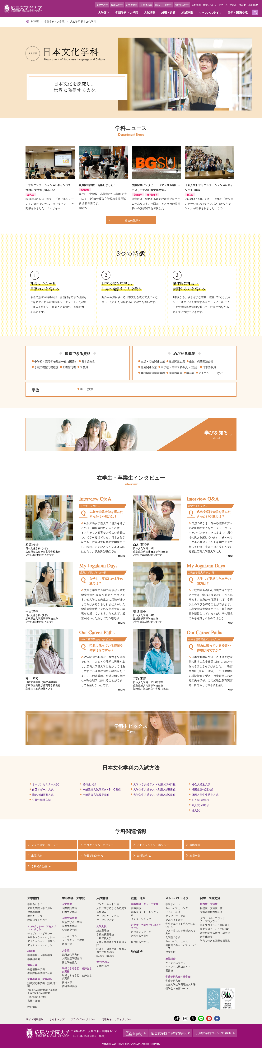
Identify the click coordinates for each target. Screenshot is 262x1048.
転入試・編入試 (105, 956)
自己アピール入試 (43, 789)
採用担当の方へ (139, 942)
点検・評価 (33, 1000)
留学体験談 (206, 936)
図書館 (169, 970)
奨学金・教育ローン (177, 988)
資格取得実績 (69, 986)
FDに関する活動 (36, 997)
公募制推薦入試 (41, 800)
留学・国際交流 (237, 12)
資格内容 (67, 982)
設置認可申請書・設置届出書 (42, 984)
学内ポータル (236, 4)
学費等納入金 (173, 980)
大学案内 (104, 12)
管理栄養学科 (69, 926)
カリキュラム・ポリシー (41, 937)
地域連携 (187, 12)
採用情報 (32, 1007)
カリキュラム (69, 936)
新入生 (30, 194)
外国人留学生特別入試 (205, 794)
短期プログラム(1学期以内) (215, 929)
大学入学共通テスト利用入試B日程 (154, 789)
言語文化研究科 (70, 954)
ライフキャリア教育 (73, 940)
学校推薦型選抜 (105, 934)
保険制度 (170, 952)
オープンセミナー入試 (45, 784)
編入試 (196, 810)
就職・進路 (168, 12)
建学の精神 (33, 912)
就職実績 (136, 908)
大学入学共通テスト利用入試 (111, 943)
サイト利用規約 (34, 1019)
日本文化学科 (69, 912)
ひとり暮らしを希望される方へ (180, 932)
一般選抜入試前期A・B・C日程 (102, 789)
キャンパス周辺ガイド (178, 966)
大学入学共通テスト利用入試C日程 (154, 794)
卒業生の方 (146, 4)
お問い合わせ (210, 4)
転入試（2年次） (202, 800)
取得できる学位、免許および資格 (77, 976)
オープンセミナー (106, 920)
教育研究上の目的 (37, 920)
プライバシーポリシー (83, 1019)
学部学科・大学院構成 (39, 955)
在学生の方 (131, 4)
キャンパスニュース (177, 941)
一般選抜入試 (103, 938)
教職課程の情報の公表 (39, 973)
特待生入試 (89, 784)
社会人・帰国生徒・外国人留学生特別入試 (111, 950)
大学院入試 (102, 966)
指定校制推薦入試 (43, 794)
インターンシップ (141, 919)
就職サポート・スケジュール (146, 913)
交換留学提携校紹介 (211, 912)
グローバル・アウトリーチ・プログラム (213, 919)
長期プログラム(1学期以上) (215, 925)
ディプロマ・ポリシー (39, 933)
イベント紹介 (173, 912)
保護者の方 (117, 4)
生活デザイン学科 (72, 922)
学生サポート (173, 904)
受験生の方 (102, 4)
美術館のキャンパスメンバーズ (180, 946)
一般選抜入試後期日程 (96, 794)
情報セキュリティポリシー (117, 1019)
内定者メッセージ (141, 932)
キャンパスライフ (210, 12)
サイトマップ (56, 1019)
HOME (35, 21)
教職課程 (85, 189)
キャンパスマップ (175, 962)
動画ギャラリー (36, 916)
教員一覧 (67, 943)
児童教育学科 (69, 930)
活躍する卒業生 (139, 935)
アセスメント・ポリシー (41, 945)
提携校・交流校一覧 (211, 908)
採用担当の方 (182, 4)
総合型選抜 (102, 930)
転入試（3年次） (202, 805)
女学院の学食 (173, 937)
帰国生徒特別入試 (202, 789)
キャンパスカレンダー (178, 908)
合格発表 (101, 912)
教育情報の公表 (36, 969)
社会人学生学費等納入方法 (180, 984)
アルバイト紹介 (174, 920)
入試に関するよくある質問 (111, 908)
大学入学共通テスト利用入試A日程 (154, 784)
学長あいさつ (34, 904)
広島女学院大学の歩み (39, 908)
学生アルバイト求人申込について (180, 925)
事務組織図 (33, 959)
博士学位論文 (69, 962)
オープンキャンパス (107, 916)
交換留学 (138, 194)
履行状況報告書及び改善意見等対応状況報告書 (42, 991)
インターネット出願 (107, 904)
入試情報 (150, 12)
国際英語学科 (69, 908)
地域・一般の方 (163, 4)
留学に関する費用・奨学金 (215, 933)
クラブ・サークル (175, 916)
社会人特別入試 (201, 784)
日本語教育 (152, 194)
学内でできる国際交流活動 (215, 940)
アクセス (223, 4)
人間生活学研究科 (72, 958)
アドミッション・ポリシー (42, 941)
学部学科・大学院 (126, 12)
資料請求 (196, 4)
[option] (131, 72)
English (252, 4)
